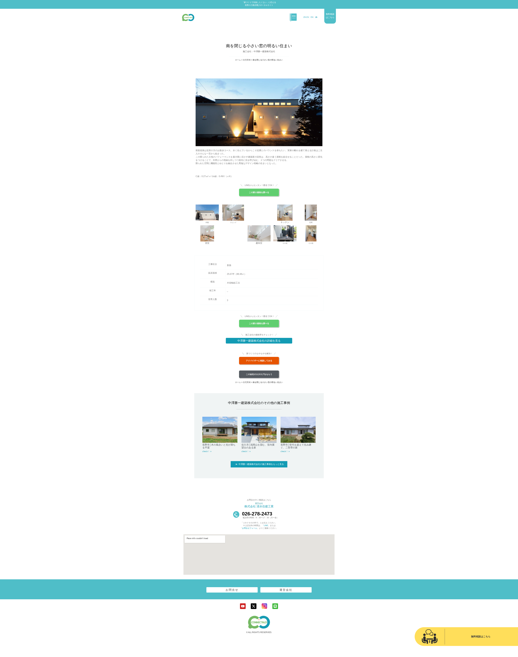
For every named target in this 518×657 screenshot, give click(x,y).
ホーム (238, 60)
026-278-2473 (257, 514)
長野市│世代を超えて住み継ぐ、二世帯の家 (296, 446)
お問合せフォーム (249, 528)
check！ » (206, 451)
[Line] (275, 606)
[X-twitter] (253, 606)
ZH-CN (306, 17)
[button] (293, 17)
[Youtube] (243, 606)
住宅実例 (247, 60)
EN (312, 17)
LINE (266, 525)
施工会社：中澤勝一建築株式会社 (259, 51)
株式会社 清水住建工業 (259, 506)
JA (316, 17)
